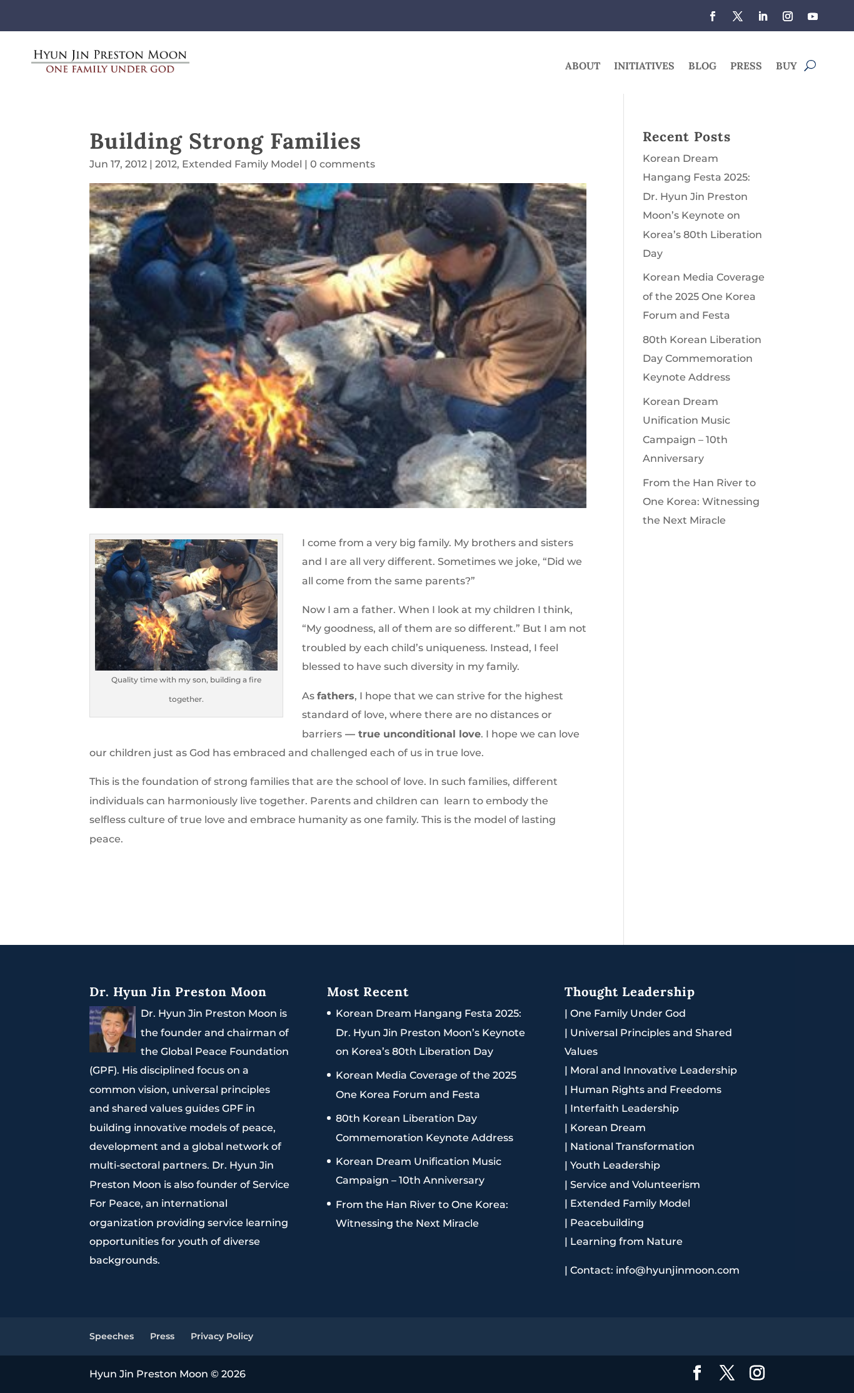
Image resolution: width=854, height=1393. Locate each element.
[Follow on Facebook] (713, 16)
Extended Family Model (242, 164)
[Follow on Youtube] (813, 16)
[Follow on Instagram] (788, 16)
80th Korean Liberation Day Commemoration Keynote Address (702, 359)
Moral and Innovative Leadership (653, 1070)
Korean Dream (608, 1128)
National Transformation (632, 1146)
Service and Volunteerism (635, 1185)
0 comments (342, 164)
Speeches (111, 1336)
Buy (786, 66)
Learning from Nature (626, 1241)
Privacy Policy (222, 1336)
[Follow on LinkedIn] (763, 16)
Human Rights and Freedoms (645, 1090)
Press (746, 66)
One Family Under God (628, 1013)
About (582, 66)
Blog (702, 66)
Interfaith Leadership (624, 1108)
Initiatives (644, 66)
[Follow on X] (738, 16)
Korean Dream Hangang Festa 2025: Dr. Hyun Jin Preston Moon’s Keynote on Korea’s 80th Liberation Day (430, 1032)
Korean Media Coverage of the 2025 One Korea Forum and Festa (704, 296)
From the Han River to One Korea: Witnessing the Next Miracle (701, 502)
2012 (166, 164)
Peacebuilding (607, 1223)
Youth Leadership (615, 1165)
